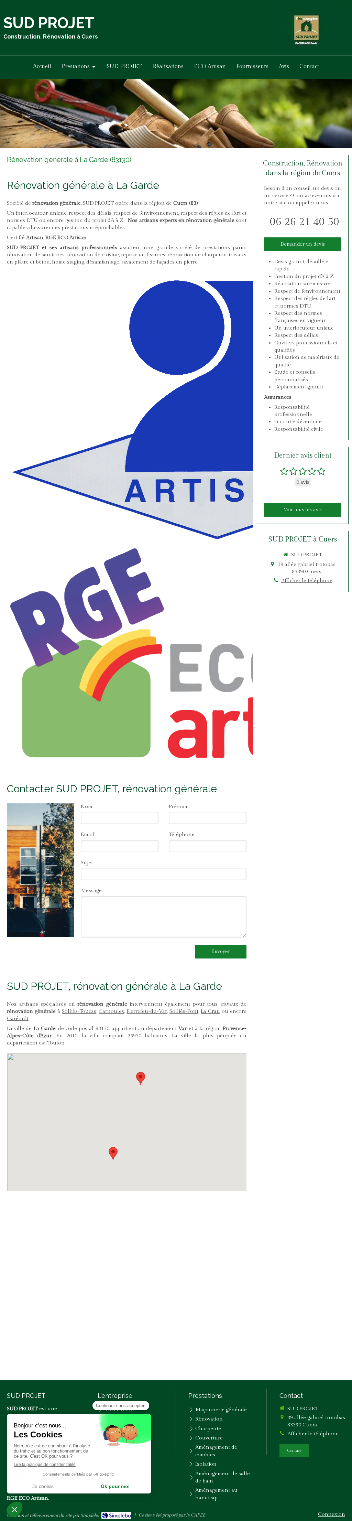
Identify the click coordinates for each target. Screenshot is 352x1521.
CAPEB (198, 1515)
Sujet (87, 863)
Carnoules (111, 1011)
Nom (86, 807)
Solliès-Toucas (79, 1011)
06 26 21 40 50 (304, 222)
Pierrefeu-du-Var (146, 1011)
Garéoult (18, 1018)
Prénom (178, 807)
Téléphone (182, 834)
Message (91, 890)
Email (87, 834)
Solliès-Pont (183, 1011)
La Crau (210, 1011)
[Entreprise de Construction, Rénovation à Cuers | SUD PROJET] (306, 29)
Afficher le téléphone (306, 580)
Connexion (331, 1514)
